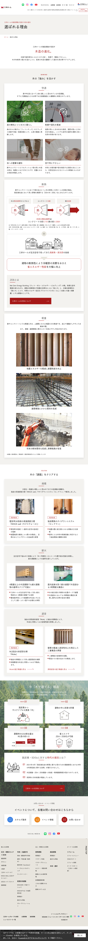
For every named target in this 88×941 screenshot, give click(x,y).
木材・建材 (67, 10)
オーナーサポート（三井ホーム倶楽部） (72, 868)
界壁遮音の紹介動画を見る (57, 669)
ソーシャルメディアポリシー (59, 914)
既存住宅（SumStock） (24, 865)
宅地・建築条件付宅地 (23, 856)
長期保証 (3, 885)
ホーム (6, 37)
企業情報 (53, 5)
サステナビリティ (45, 5)
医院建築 (38, 852)
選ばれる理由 (21, 900)
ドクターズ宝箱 (39, 859)
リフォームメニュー (73, 856)
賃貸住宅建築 (21, 881)
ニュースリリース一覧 (9, 919)
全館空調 (3, 865)
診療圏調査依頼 (39, 880)
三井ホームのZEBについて (21, 301)
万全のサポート (71, 859)
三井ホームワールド (6, 872)
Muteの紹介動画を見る (17, 669)
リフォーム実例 (71, 862)
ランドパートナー (22, 874)
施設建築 (53, 852)
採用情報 (58, 5)
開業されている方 (40, 889)
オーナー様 (64, 5)
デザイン (3, 862)
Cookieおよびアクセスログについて (32, 938)
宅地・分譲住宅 (22, 852)
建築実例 (3, 858)
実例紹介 (19, 896)
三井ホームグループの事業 (10, 916)
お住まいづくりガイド (7, 882)
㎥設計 (3, 869)
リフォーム (70, 852)
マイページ (71, 5)
